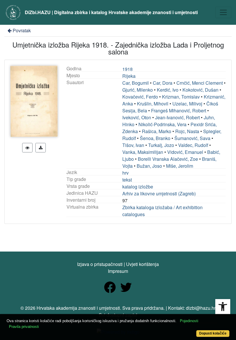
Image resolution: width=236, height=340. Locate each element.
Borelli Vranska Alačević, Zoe (168, 159)
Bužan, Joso (149, 166)
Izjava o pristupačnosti (100, 264)
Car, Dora (162, 83)
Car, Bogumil (135, 83)
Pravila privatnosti (24, 326)
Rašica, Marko (156, 131)
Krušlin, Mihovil (152, 103)
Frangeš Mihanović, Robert (178, 110)
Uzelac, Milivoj (187, 103)
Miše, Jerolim (179, 166)
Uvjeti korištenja (142, 264)
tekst (127, 179)
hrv (125, 172)
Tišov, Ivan (133, 145)
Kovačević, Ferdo (140, 96)
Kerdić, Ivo (167, 89)
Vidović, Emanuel (185, 152)
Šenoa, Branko (155, 138)
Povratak (22, 30)
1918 (127, 69)
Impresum (118, 271)
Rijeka (129, 76)
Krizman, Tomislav (181, 96)
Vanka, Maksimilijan (142, 152)
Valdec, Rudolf (193, 145)
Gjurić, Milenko (137, 89)
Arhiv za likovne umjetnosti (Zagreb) (159, 193)
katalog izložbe (137, 186)
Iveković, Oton (136, 117)
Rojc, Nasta (187, 131)
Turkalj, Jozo (161, 145)
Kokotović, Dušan (200, 89)
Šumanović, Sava (192, 138)
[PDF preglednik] (27, 147)
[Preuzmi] (40, 147)
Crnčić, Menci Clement (199, 83)
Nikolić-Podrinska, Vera (162, 124)
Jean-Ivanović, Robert (177, 117)
